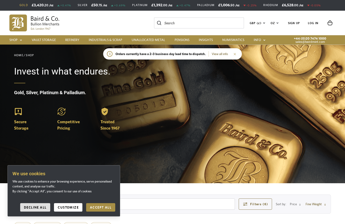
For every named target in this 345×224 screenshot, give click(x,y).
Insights (206, 40)
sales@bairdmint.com (310, 41)
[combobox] (257, 23)
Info (257, 40)
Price (293, 204)
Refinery (72, 40)
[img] (34, 23)
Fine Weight (314, 204)
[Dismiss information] (235, 54)
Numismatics (233, 40)
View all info (220, 54)
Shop (13, 40)
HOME (18, 55)
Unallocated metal (148, 40)
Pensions (182, 40)
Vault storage (44, 40)
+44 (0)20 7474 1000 (310, 38)
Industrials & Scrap (105, 40)
